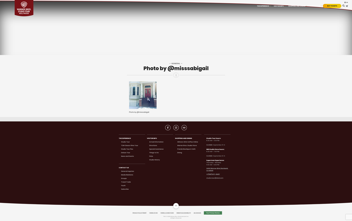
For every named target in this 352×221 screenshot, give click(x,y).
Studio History (154, 160)
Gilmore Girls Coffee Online (187, 142)
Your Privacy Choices (213, 213)
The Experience (263, 6)
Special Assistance (156, 149)
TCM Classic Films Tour (129, 145)
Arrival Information (156, 142)
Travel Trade (126, 182)
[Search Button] (343, 6)
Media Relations (127, 175)
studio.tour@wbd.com (214, 178)
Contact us (315, 6)
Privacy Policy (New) (139, 213)
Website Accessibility (184, 213)
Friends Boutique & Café (186, 149)
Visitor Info (279, 6)
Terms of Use (153, 213)
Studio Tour (125, 142)
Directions (153, 145)
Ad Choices (197, 213)
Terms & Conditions (167, 213)
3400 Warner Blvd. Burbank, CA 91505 (217, 169)
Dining (179, 153)
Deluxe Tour (125, 153)
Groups (124, 178)
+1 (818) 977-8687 (213, 174)
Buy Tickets (332, 6)
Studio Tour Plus (127, 149)
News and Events (127, 156)
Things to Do (154, 153)
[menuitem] (346, 2)
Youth (123, 186)
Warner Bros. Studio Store (187, 145)
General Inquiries (127, 171)
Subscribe (125, 189)
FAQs (151, 156)
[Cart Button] (347, 6)
